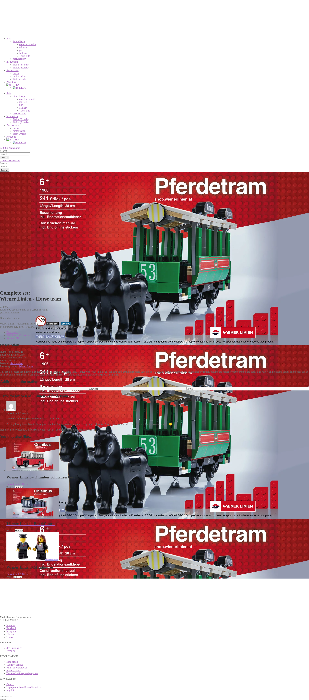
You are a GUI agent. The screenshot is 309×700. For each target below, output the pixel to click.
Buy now (66, 324)
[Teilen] (7, 696)
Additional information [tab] (18, 335)
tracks (16, 73)
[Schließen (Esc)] (11, 696)
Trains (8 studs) (20, 67)
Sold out (19, 487)
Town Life (24, 56)
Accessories (12, 70)
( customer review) (10, 312)
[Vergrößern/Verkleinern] (1, 696)
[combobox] (15, 154)
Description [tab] (12, 332)
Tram (69, 326)
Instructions (12, 61)
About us (11, 82)
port (21, 50)
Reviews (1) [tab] (12, 338)
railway (23, 47)
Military (23, 53)
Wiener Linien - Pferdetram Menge (17, 323)
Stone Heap (19, 41)
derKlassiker (19, 58)
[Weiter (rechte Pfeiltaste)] (4, 699)
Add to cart (52, 324)
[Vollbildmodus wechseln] (4, 696)
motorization (19, 76)
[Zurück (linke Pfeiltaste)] (1, 699)
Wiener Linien (81, 326)
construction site (27, 44)
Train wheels (19, 79)
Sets (8, 38)
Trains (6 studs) (20, 64)
